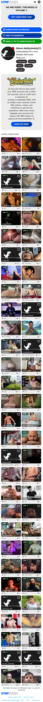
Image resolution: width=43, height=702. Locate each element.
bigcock (20, 70)
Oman (6, 611)
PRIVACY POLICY (29, 697)
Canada (32, 61)
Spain (6, 172)
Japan (26, 227)
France (6, 685)
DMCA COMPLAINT (14, 697)
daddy (20, 66)
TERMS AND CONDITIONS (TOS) (13, 700)
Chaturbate (22, 61)
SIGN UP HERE (21, 124)
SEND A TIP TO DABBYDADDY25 (20, 41)
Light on (40, 2)
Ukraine (6, 300)
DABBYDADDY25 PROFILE (17, 29)
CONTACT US (36, 700)
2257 (27, 700)
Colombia (27, 208)
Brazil (26, 520)
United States (29, 300)
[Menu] (35, 2)
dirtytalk (29, 66)
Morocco (27, 153)
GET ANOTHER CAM (21, 17)
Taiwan (6, 373)
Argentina (28, 575)
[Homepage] (9, 2)
